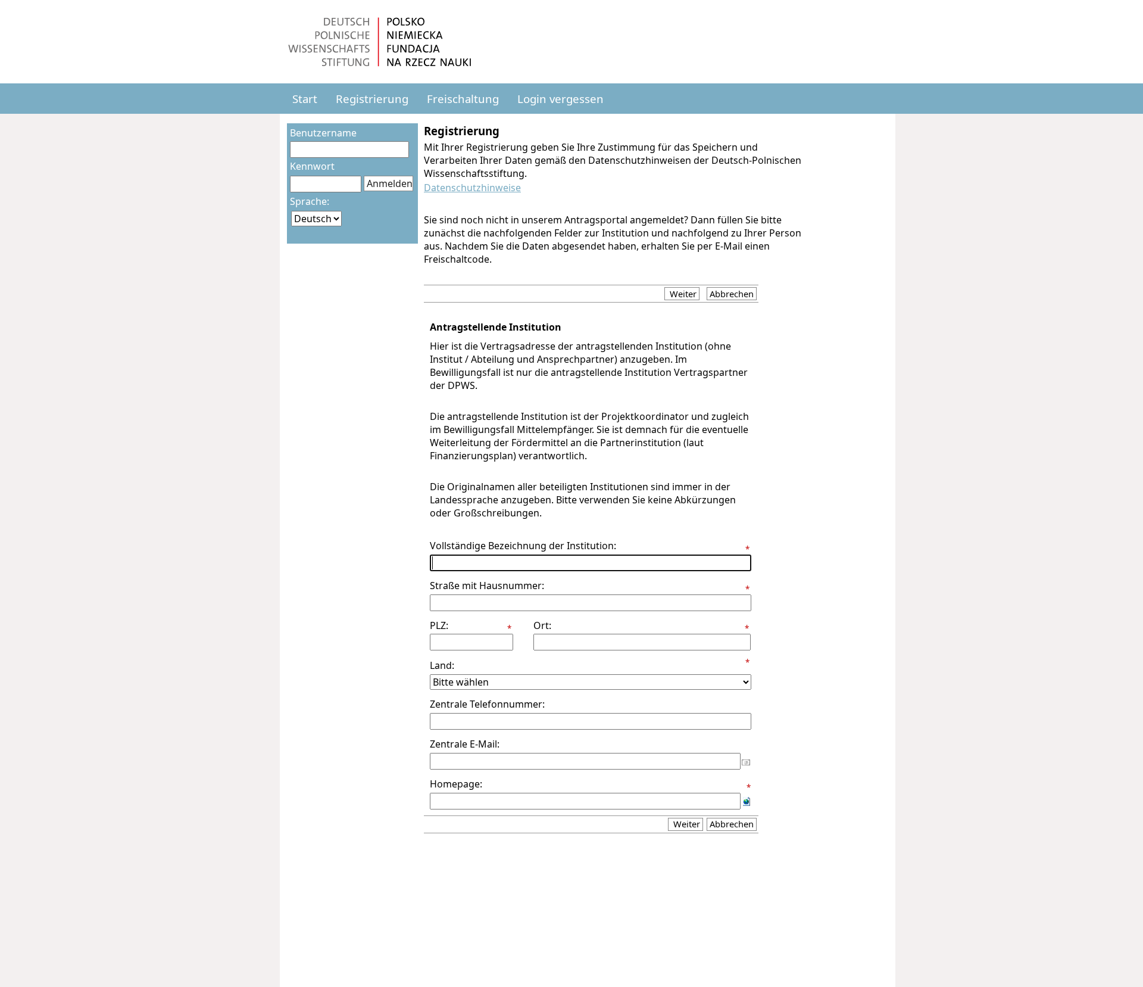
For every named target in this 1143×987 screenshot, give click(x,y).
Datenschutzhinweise (472, 187)
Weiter (682, 294)
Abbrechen (732, 294)
